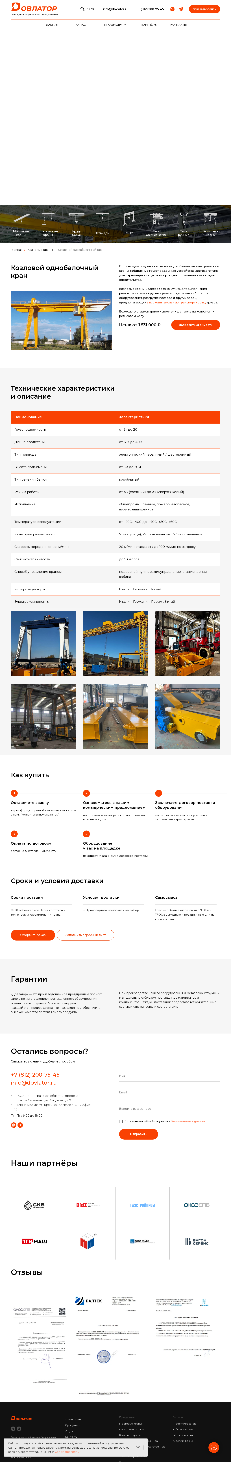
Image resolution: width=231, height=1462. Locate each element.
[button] (204, 9)
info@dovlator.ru (115, 9)
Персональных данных (188, 1121)
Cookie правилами (68, 1451)
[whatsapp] (19, 1429)
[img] (35, 9)
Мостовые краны (130, 1423)
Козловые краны (40, 250)
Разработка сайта (21, 1457)
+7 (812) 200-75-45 (35, 1074)
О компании (73, 1419)
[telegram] (13, 1429)
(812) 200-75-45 (152, 9)
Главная (17, 250)
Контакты (71, 1436)
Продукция (72, 1425)
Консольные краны (131, 1429)
